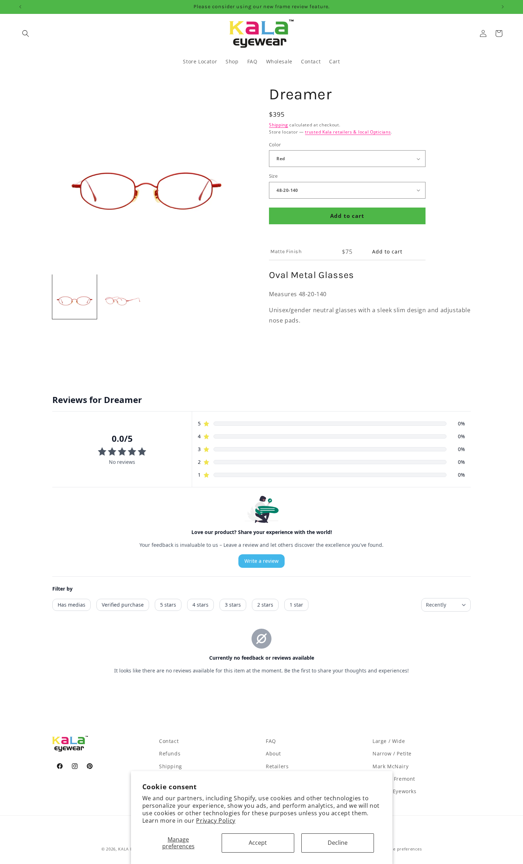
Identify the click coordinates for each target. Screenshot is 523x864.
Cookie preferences (401, 849)
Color (275, 144)
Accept (258, 843)
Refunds (169, 753)
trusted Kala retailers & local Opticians (348, 132)
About (273, 753)
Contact (169, 741)
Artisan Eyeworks (395, 791)
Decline (338, 843)
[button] (25, 33)
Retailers (277, 766)
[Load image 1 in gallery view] (74, 296)
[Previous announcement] (20, 7)
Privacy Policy (215, 820)
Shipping (278, 125)
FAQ (271, 741)
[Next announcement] (503, 7)
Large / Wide (389, 741)
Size (273, 176)
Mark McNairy (390, 766)
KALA (123, 849)
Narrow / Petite (392, 753)
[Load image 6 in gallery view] (122, 296)
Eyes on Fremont (394, 778)
